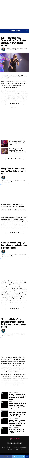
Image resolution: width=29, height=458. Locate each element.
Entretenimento (15, 447)
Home (3, 447)
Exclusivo (16, 449)
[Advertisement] (14, 14)
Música (8, 447)
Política (10, 449)
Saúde (21, 449)
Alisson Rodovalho (12, 49)
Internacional (23, 447)
